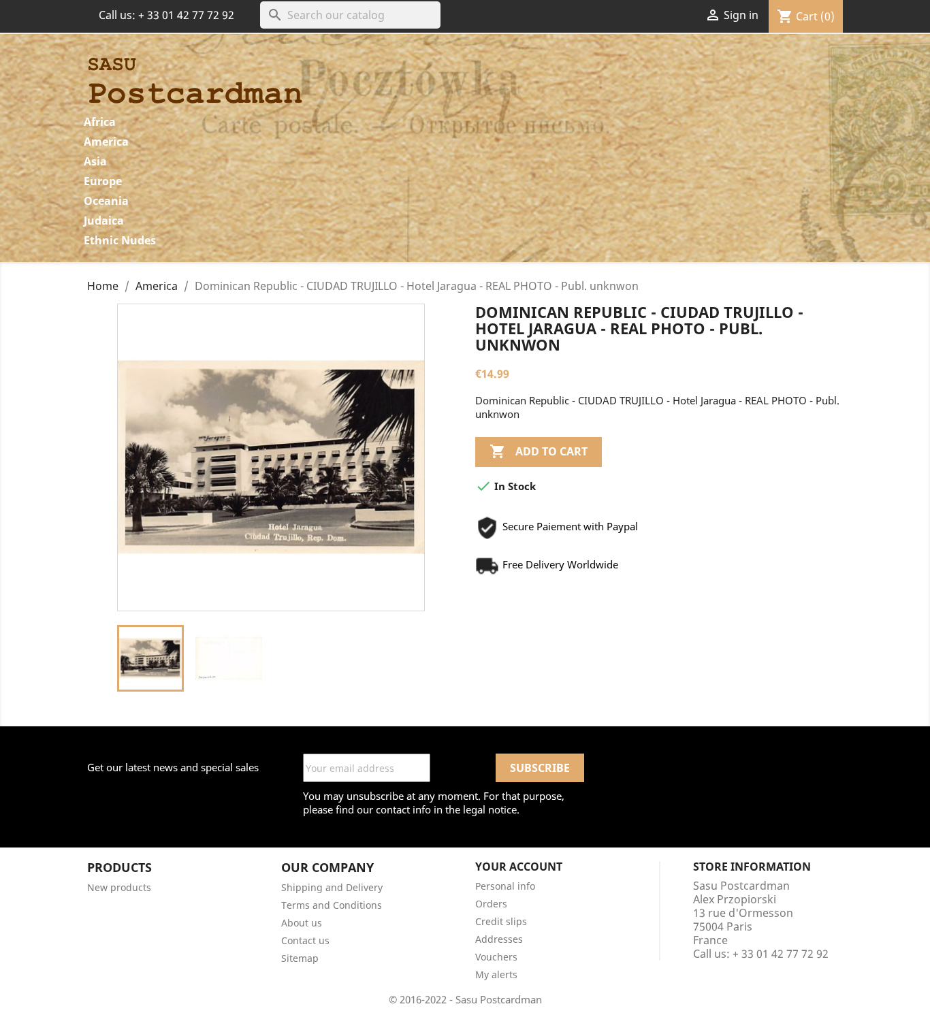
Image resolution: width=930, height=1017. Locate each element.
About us (301, 922)
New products (119, 887)
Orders (491, 903)
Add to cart (539, 451)
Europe (103, 181)
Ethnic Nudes (120, 240)
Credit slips (501, 921)
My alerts (496, 974)
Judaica (104, 220)
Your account (518, 866)
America (106, 141)
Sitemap (300, 958)
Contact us (305, 940)
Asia (95, 161)
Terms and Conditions (331, 905)
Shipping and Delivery (332, 887)
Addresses (499, 939)
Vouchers (496, 956)
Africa (100, 121)
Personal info (505, 885)
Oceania (106, 200)
